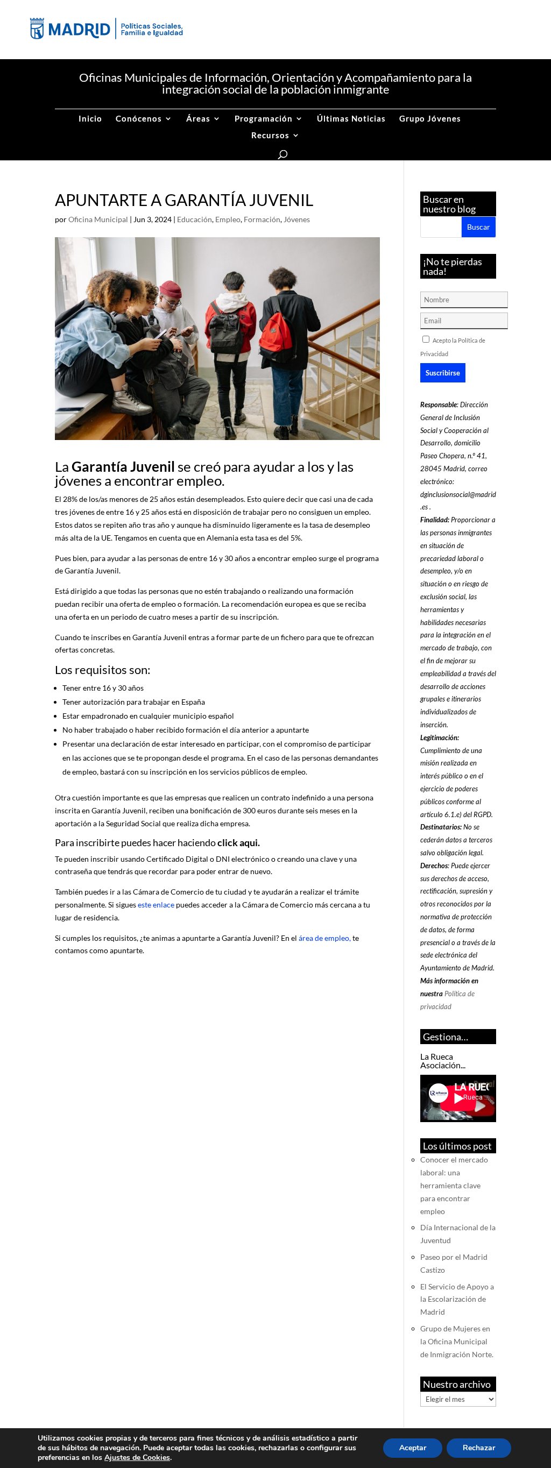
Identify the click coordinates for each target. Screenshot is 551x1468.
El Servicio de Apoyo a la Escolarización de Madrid (457, 1299)
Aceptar (412, 1448)
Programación (264, 119)
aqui (248, 842)
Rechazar (479, 1448)
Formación (262, 219)
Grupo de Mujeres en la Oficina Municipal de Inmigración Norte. (456, 1341)
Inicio (90, 119)
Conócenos (139, 119)
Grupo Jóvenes (430, 119)
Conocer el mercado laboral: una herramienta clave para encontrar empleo (454, 1185)
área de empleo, (325, 937)
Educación (194, 219)
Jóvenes (297, 219)
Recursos (270, 135)
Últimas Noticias (351, 119)
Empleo (228, 219)
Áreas (198, 119)
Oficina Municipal (98, 219)
